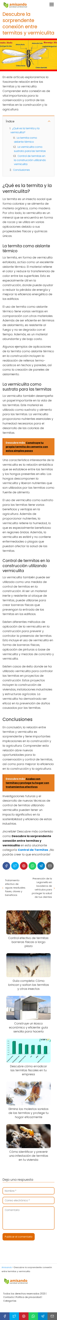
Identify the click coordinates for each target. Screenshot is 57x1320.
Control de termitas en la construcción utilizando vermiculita (30, 160)
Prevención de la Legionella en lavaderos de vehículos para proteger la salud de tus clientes (42, 888)
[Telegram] (41, 866)
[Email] (50, 866)
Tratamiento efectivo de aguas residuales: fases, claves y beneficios (15, 888)
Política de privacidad (28, 1297)
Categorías (9, 1300)
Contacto (8, 1297)
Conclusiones (21, 170)
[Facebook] (6, 866)
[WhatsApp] (32, 866)
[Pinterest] (24, 866)
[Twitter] (15, 866)
